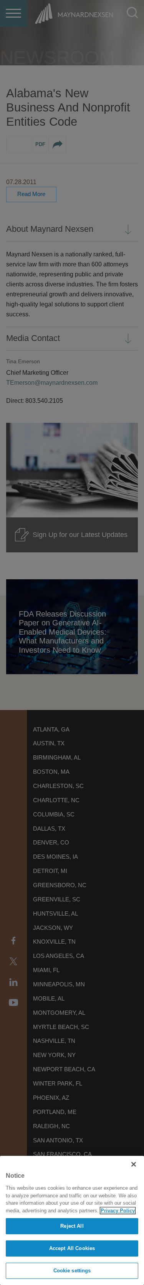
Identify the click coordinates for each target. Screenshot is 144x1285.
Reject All (71, 1226)
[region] (72, 1220)
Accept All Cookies (72, 1248)
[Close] (133, 1164)
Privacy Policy (118, 1211)
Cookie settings (72, 1270)
